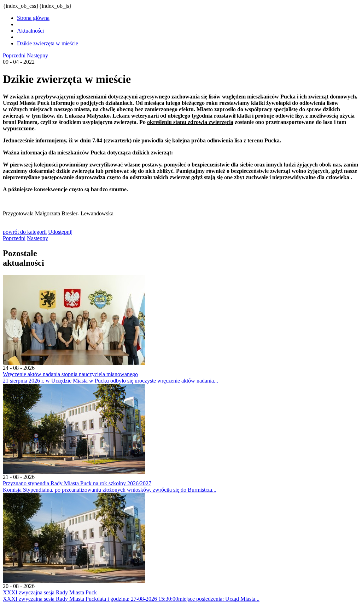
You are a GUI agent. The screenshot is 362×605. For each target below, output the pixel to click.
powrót (25, 232)
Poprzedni (14, 55)
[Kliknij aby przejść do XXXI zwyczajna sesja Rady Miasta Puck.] (74, 581)
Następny (37, 55)
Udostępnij (60, 232)
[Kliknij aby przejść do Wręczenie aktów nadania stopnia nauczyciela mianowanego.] (74, 363)
